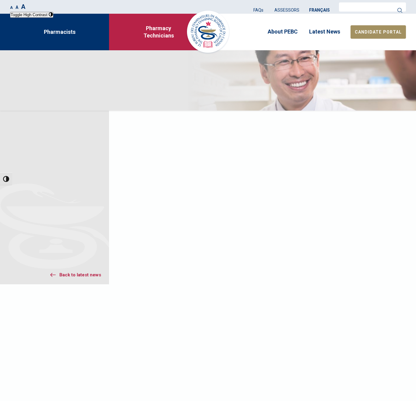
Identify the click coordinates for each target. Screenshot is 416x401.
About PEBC (283, 31)
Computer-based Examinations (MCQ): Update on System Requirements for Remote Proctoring (57, 274)
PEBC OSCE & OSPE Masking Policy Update (47, 250)
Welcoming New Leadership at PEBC (49, 214)
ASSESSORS (286, 10)
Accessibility (271, 352)
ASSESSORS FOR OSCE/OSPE (215, 345)
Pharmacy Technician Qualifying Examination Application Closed (51, 178)
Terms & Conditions (351, 352)
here (320, 165)
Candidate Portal (378, 32)
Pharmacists (60, 32)
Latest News (324, 31)
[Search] (399, 10)
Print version (380, 123)
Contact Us (123, 352)
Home (15, 92)
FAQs (258, 10)
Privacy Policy (346, 345)
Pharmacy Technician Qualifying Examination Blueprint (51, 196)
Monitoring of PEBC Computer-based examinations (50, 232)
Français (319, 10)
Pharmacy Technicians (158, 32)
